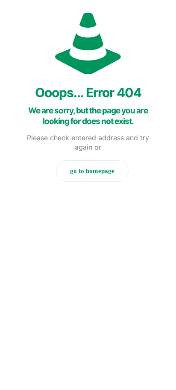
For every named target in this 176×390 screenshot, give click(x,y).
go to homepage (92, 171)
